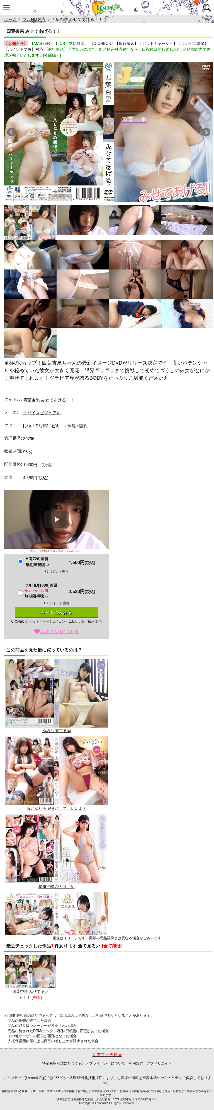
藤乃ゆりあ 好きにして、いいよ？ (56, 808)
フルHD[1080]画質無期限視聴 (41, 590)
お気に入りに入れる (59, 631)
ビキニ (58, 425)
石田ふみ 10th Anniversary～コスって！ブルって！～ (56, 964)
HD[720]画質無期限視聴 (38, 561)
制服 (71, 425)
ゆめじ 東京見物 (56, 730)
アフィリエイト (159, 1063)
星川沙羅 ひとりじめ (56, 886)
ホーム (10, 19)
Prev (11, 132)
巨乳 (83, 425)
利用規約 (136, 1063)
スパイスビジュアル (42, 412)
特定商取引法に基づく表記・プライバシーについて (83, 1063)
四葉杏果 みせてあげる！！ (30, 994)
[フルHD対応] (34, 19)
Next (205, 132)
